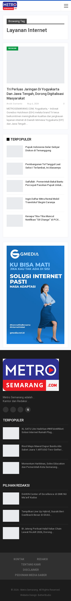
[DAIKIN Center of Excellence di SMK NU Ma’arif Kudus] (11, 498)
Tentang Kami (31, 564)
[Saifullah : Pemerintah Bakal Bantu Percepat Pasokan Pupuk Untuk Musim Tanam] (15, 186)
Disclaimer (31, 569)
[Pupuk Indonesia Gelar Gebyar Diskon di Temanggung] (15, 151)
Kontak (19, 559)
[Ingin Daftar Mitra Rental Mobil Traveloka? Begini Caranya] (15, 203)
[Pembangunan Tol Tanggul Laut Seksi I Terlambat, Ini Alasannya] (15, 169)
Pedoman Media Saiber (31, 575)
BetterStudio (44, 595)
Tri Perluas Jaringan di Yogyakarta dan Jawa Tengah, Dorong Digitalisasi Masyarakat (35, 93)
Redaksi (42, 559)
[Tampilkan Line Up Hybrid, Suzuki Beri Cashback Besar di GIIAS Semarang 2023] (11, 516)
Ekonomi (12, 48)
